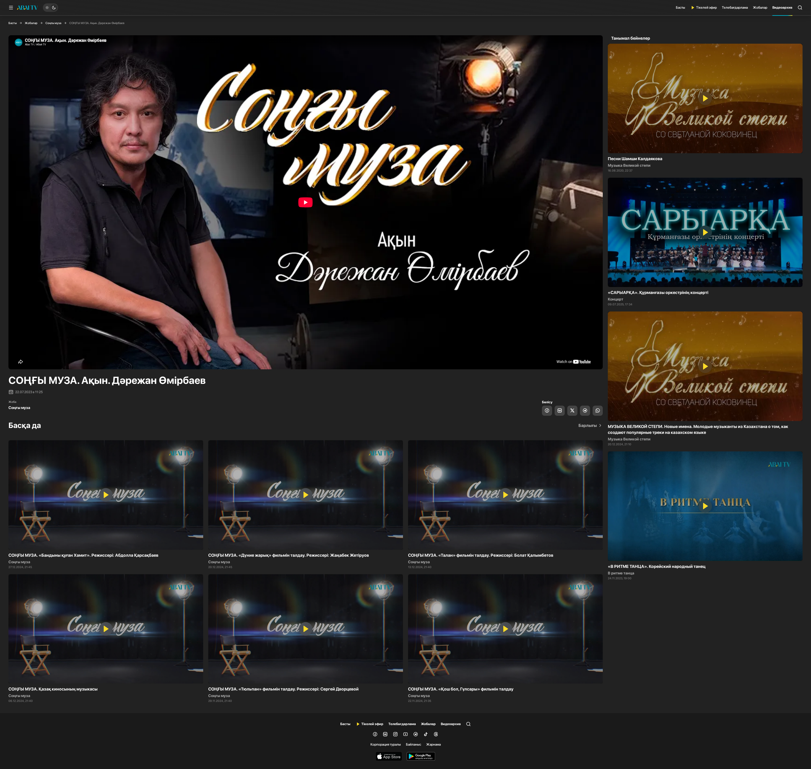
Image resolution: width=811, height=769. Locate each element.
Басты (680, 7)
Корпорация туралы (385, 744)
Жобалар (760, 7)
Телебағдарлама (735, 7)
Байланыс (413, 744)
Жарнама (433, 744)
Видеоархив (782, 7)
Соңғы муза (53, 23)
